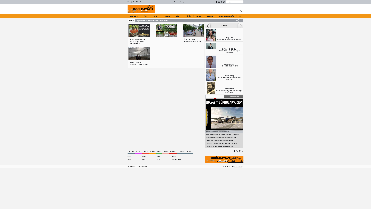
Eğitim (188, 16)
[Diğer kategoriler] (240, 16)
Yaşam (198, 16)
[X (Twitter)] (219, 1)
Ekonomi (209, 16)
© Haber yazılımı (228, 166)
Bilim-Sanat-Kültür (226, 16)
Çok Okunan (215, 97)
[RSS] (224, 1)
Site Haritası (132, 166)
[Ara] (241, 2)
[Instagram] (221, 1)
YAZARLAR (224, 26)
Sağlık (177, 16)
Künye (176, 2)
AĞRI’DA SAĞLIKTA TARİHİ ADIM (150, 21)
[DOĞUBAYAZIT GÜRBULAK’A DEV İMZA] (224, 114)
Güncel (146, 16)
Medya (167, 16)
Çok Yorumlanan (234, 97)
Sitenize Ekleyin (142, 166)
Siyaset (157, 16)
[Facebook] (217, 1)
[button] (237, 20)
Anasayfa (134, 16)
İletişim (183, 2)
